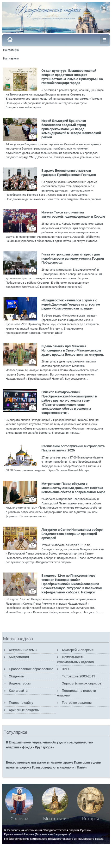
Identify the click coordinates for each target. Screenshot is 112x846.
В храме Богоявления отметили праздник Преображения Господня (68, 173)
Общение (16, 676)
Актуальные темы (23, 650)
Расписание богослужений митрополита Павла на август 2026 (73, 448)
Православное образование (31, 669)
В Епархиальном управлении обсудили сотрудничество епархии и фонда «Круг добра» (49, 744)
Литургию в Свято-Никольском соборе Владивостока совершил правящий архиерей (72, 534)
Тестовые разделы (77, 703)
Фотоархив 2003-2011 (78, 676)
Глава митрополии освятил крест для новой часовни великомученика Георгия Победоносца (72, 258)
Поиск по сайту (21, 703)
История (90, 818)
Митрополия (19, 657)
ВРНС (66, 669)
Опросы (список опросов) (82, 683)
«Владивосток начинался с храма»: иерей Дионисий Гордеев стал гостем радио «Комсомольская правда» (70, 304)
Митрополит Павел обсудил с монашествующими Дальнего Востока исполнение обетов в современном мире (73, 488)
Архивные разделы (24, 710)
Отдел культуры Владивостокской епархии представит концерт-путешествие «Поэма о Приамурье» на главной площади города (72, 77)
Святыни (19, 818)
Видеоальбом (20, 683)
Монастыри (54, 818)
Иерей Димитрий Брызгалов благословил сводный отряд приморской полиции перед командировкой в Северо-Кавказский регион (71, 129)
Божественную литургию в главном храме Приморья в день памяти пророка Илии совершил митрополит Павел (53, 764)
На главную (11, 50)
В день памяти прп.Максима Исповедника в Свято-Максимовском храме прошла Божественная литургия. (72, 350)
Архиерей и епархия (78, 650)
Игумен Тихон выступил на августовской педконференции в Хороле (73, 214)
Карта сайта (18, 691)
